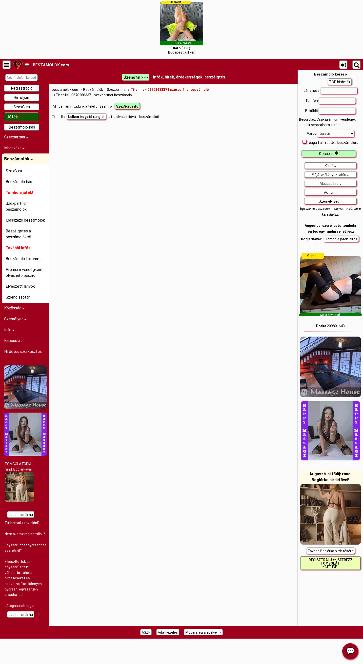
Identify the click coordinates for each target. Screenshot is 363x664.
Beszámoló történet (23, 258)
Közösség (13, 308)
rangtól (86, 117)
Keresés (329, 153)
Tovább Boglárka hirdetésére (330, 551)
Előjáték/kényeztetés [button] (329, 175)
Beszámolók (17, 158)
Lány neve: (312, 91)
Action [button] (329, 192)
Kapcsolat (13, 340)
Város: (312, 133)
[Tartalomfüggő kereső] (356, 64)
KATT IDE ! (330, 563)
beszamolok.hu (21, 515)
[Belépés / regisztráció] (343, 64)
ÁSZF (146, 632)
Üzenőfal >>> (135, 77)
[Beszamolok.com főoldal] (18, 64)
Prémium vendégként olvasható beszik (24, 272)
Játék (14, 116)
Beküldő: (312, 111)
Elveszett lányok (20, 286)
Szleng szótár (18, 297)
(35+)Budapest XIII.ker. (181, 27)
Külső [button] (329, 166)
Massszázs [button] (329, 184)
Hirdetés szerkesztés (23, 351)
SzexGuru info (127, 106)
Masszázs (13, 148)
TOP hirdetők (339, 82)
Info (8, 329)
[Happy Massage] (25, 454)
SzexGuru (22, 107)
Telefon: (312, 101)
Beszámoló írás (22, 127)
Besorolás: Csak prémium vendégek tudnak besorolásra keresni (327, 122)
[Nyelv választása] (27, 64)
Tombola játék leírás (341, 239)
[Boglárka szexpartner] (19, 501)
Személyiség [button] (329, 201)
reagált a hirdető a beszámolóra (333, 143)
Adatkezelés (168, 632)
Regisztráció (22, 88)
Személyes (14, 319)
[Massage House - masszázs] (25, 407)
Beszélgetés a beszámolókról (18, 234)
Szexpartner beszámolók (16, 206)
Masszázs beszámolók (25, 220)
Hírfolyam (21, 97)
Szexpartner (15, 137)
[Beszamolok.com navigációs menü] (6, 64)
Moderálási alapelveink (203, 632)
